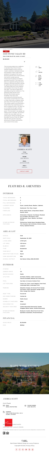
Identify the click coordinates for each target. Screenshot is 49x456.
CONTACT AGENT (24, 171)
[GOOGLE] (29, 449)
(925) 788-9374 (24, 158)
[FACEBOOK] (16, 449)
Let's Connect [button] (24, 380)
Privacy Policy (30, 445)
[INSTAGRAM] (19, 449)
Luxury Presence (34, 443)
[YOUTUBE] (26, 449)
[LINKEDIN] (23, 449)
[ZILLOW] (32, 449)
